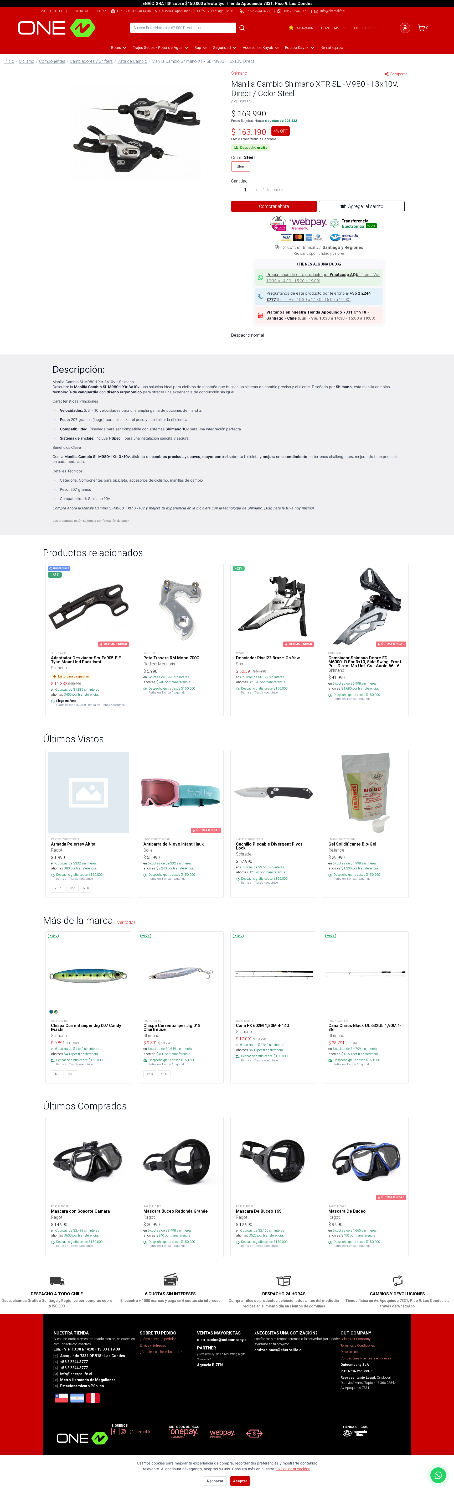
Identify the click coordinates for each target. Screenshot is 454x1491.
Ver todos (126, 922)
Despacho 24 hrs (363, 28)
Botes (116, 47)
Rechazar (215, 1481)
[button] (135, 132)
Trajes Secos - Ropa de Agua (158, 47)
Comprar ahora (274, 206)
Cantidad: (239, 181)
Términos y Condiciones (357, 1345)
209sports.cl (52, 11)
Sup (197, 47)
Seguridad (222, 47)
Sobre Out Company (355, 1339)
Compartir (398, 74)
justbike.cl (79, 11)
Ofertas (323, 28)
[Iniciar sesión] (405, 28)
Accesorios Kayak (258, 47)
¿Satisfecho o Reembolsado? (161, 1351)
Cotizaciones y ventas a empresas (365, 1358)
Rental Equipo (332, 47)
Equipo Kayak (297, 47)
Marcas (340, 28)
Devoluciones (349, 1351)
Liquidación (304, 28)
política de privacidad (292, 1469)
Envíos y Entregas (153, 1345)
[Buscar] (242, 28)
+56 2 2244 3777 (295, 11)
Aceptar (240, 1481)
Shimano (239, 73)
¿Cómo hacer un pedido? (158, 1339)
